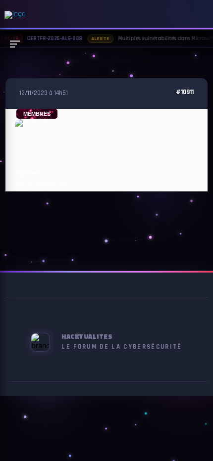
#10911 (185, 92)
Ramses (27, 173)
